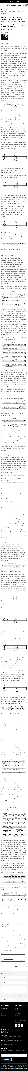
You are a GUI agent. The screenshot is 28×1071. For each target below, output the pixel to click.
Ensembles (3, 1015)
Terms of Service (18, 1018)
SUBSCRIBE (6, 1059)
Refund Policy (17, 1013)
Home (2, 9)
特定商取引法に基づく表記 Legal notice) (20, 1021)
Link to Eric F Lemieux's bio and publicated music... (13, 475)
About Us (17, 1010)
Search (16, 1008)
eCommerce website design (14, 1066)
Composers (3, 1010)
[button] (23, 5)
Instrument (3, 1013)
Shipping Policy (18, 1015)
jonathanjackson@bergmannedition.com (13, 1040)
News (7, 9)
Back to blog (15, 966)
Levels (2, 1018)
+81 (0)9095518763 (8, 1044)
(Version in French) (5, 43)
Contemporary (4, 1008)
